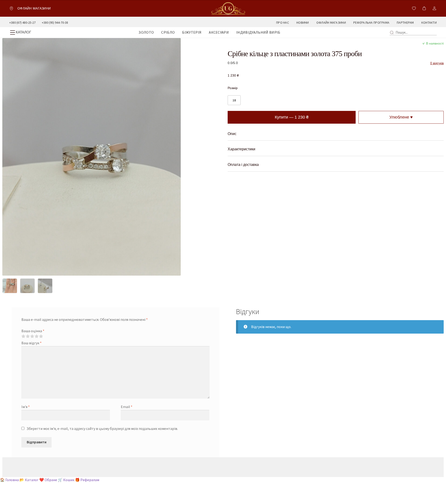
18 (234, 100)
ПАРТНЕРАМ (405, 22)
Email (126, 406)
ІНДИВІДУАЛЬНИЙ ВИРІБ (258, 32)
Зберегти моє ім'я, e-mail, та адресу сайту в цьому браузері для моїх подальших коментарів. (102, 428)
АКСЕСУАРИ (219, 32)
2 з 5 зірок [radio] (28, 336)
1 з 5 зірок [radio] (23, 336)
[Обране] (414, 8)
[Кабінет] (434, 8)
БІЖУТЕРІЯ (191, 32)
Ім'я (25, 406)
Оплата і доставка (243, 165)
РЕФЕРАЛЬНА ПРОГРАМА (371, 22)
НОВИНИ (302, 22)
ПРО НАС (282, 22)
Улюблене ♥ (401, 117)
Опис (232, 134)
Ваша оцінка (32, 330)
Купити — (291, 117)
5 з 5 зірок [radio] (41, 336)
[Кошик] (424, 8)
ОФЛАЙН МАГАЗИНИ (331, 22)
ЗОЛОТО (146, 32)
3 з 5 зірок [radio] (32, 336)
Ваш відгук (31, 343)
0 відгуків (437, 63)
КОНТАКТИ (429, 22)
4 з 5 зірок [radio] (36, 336)
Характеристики (241, 149)
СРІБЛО (168, 32)
